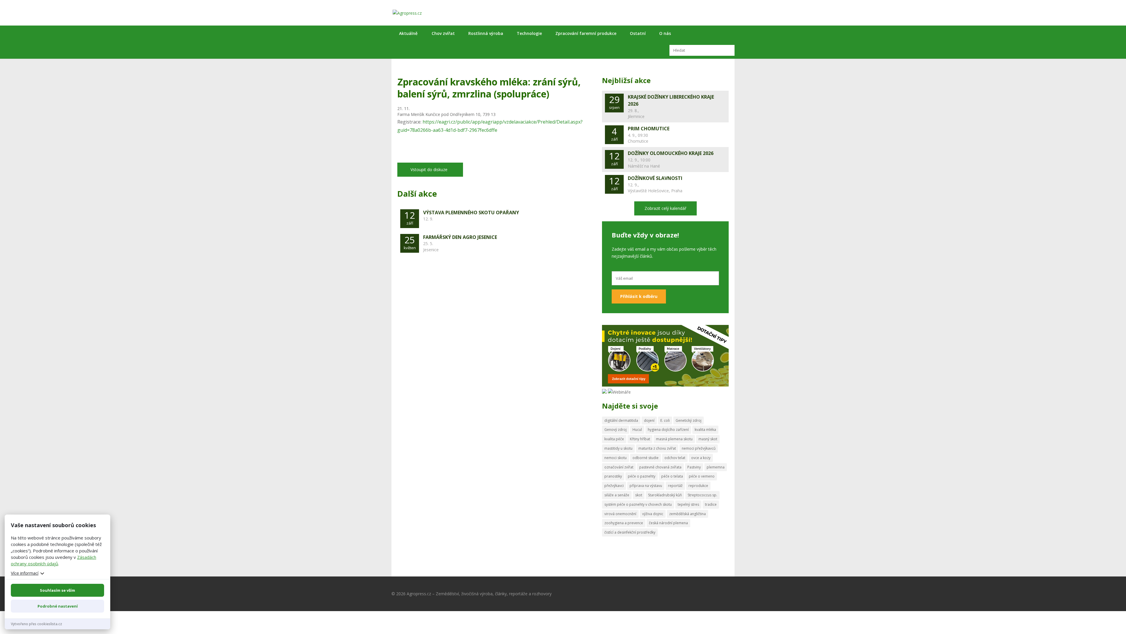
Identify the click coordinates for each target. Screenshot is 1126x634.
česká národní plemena (668, 522)
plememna (716, 467)
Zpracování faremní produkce (585, 33)
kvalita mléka (705, 429)
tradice (711, 504)
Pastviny (694, 467)
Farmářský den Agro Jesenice (460, 237)
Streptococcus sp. (702, 495)
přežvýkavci (614, 485)
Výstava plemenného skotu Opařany (471, 212)
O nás (665, 33)
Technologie (529, 33)
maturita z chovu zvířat (657, 448)
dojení (649, 420)
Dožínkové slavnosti (655, 178)
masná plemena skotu (674, 438)
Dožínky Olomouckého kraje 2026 (670, 153)
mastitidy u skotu (618, 448)
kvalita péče (614, 438)
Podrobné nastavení (58, 606)
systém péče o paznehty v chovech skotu (638, 504)
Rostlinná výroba (485, 33)
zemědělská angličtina (687, 513)
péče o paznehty (641, 476)
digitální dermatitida (621, 420)
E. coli (665, 420)
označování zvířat (618, 467)
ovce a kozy (700, 457)
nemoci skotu (615, 457)
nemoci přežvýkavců (698, 448)
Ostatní (638, 33)
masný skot (707, 438)
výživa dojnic (652, 513)
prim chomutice (648, 128)
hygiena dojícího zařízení (668, 429)
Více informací (24, 573)
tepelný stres (688, 504)
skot (638, 495)
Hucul (637, 429)
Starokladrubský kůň (665, 495)
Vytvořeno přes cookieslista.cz (36, 623)
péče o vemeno (702, 476)
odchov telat (674, 457)
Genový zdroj (615, 429)
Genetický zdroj (688, 420)
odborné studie (645, 457)
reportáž (675, 485)
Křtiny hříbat (640, 438)
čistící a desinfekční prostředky (629, 532)
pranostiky (613, 476)
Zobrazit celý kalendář (665, 208)
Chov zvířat (443, 33)
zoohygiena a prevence (623, 522)
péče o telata (672, 476)
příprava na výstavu (646, 485)
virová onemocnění (620, 513)
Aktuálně (408, 33)
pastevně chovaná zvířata (660, 467)
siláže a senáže (616, 495)
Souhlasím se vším (57, 590)
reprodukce (698, 485)
